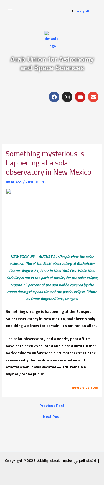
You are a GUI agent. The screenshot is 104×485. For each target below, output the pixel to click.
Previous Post (51, 406)
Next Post (52, 417)
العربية (83, 11)
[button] (10, 11)
